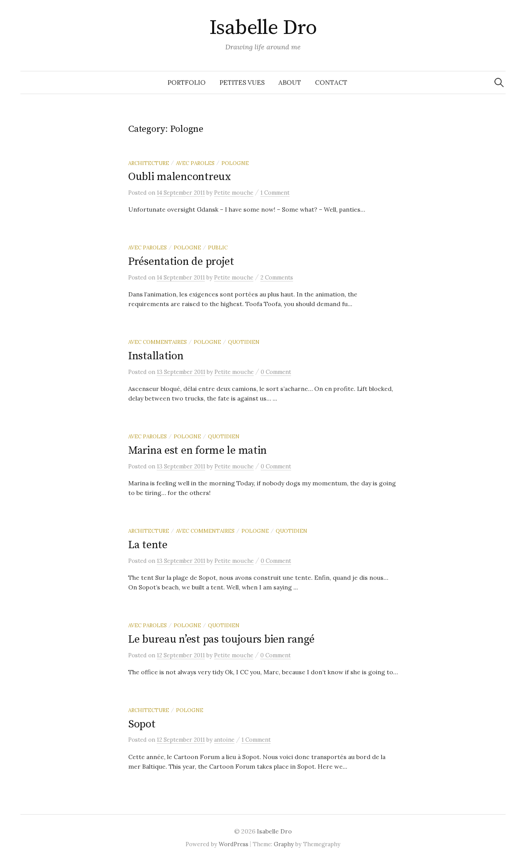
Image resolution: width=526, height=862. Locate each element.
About (289, 82)
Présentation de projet (181, 261)
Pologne (235, 163)
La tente (148, 545)
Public (218, 247)
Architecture (148, 163)
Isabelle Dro (263, 28)
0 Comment (276, 371)
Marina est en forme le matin (197, 450)
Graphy (284, 844)
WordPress (233, 844)
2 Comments (276, 277)
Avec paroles (195, 163)
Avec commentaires (157, 341)
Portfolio (187, 82)
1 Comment (275, 192)
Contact (331, 82)
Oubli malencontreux (179, 177)
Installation (156, 356)
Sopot (142, 724)
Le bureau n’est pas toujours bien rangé (221, 639)
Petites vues (242, 82)
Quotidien (244, 341)
